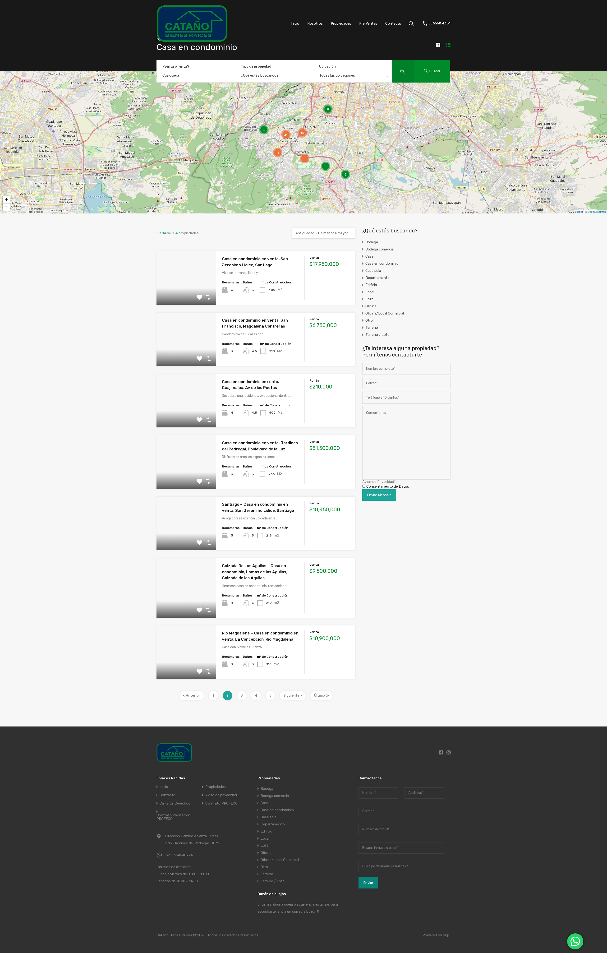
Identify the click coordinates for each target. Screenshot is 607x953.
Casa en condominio (382, 263)
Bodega (371, 242)
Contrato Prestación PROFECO (173, 817)
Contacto (393, 23)
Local (369, 292)
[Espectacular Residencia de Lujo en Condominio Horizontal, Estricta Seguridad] (262, 89)
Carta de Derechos (175, 803)
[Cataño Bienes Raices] (192, 40)
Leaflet (579, 211)
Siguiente (291, 696)
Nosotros (315, 23)
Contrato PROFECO (221, 803)
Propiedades (341, 23)
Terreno (371, 327)
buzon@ (312, 911)
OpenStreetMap (597, 211)
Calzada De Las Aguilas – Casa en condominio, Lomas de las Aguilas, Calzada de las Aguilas (254, 571)
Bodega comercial (379, 249)
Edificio (371, 285)
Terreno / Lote (377, 335)
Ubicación (327, 67)
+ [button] (6, 200)
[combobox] (195, 76)
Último (319, 696)
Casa (369, 256)
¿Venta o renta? (175, 67)
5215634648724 (179, 855)
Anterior (193, 696)
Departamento (377, 278)
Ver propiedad (186, 294)
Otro (369, 320)
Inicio (295, 23)
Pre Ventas (368, 23)
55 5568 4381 (439, 23)
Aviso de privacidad (221, 795)
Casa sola (373, 270)
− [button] (6, 207)
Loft (369, 299)
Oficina (370, 306)
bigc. (447, 935)
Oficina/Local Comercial (384, 313)
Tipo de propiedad (256, 67)
